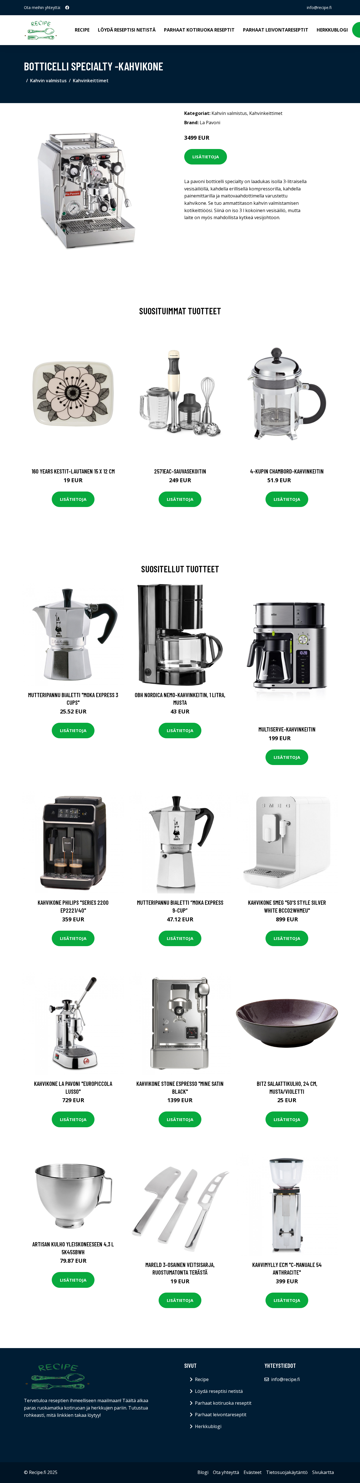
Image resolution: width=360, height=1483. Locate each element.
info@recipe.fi (319, 7)
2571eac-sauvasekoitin (180, 471)
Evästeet (253, 1472)
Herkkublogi (332, 30)
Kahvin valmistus (48, 80)
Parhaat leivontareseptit (275, 30)
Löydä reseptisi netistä (127, 30)
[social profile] (67, 7)
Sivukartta (323, 1472)
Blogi (202, 1472)
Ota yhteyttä (226, 1472)
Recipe (82, 30)
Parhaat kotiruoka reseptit (199, 30)
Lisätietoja (205, 156)
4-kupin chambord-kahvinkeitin (287, 471)
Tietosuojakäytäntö (287, 1472)
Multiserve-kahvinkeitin (287, 729)
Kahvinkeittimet (91, 80)
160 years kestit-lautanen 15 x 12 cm (73, 471)
